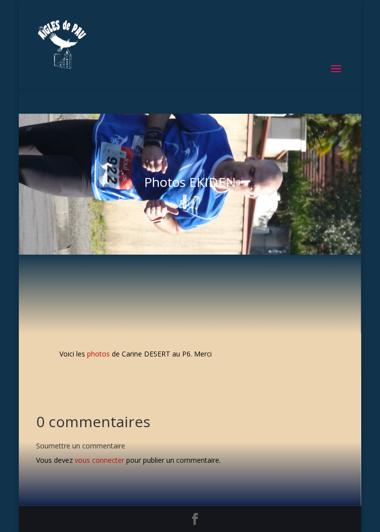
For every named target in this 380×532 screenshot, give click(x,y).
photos (98, 353)
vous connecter (99, 460)
